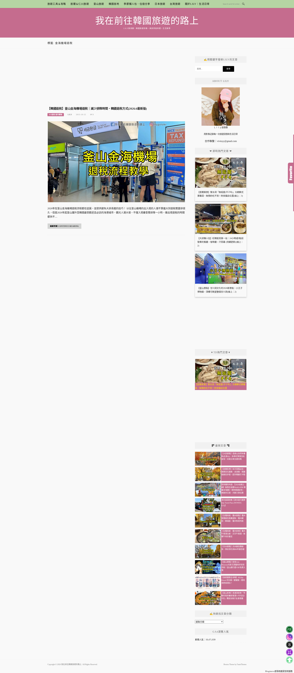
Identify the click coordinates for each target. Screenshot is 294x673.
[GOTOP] (289, 660)
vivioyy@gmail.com (227, 141)
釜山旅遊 (99, 4)
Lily (70, 114)
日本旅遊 (160, 4)
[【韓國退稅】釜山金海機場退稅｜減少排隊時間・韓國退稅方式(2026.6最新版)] (116, 161)
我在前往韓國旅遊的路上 (147, 21)
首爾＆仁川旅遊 (79, 4)
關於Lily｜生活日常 (197, 4)
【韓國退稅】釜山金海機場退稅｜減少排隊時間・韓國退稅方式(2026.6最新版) (97, 108)
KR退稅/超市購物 (55, 114)
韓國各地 (114, 4)
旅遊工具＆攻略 (56, 4)
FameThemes (242, 664)
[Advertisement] (116, 80)
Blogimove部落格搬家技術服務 (278, 671)
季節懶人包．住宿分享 (137, 4)
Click (291, 173)
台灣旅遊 (175, 4)
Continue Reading (68, 226)
